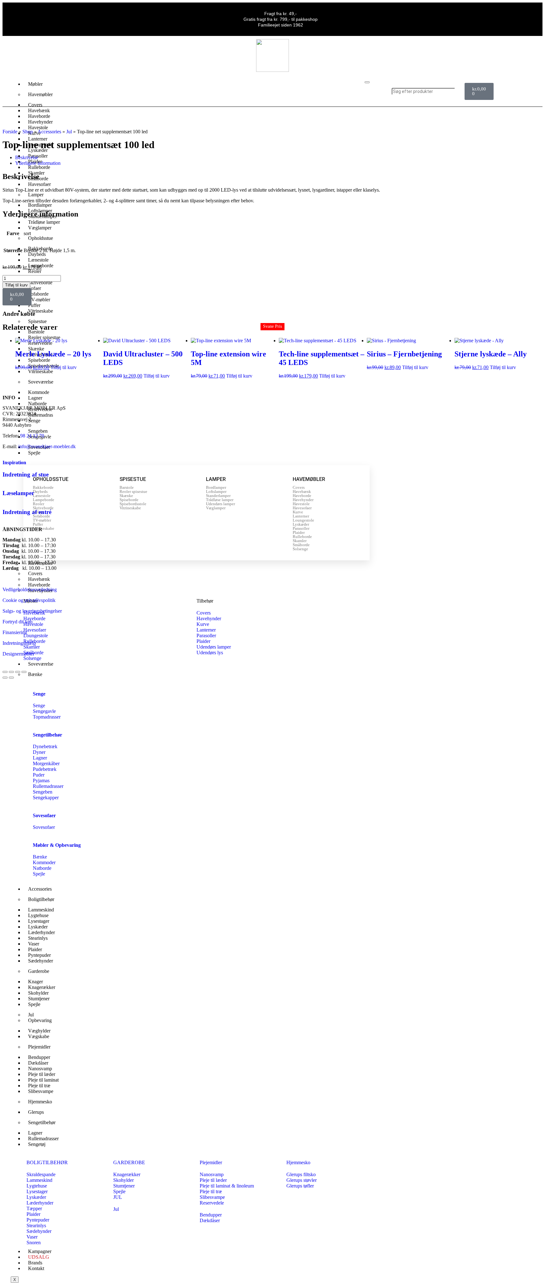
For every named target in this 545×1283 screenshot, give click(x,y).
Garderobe (38, 971)
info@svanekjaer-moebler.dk (47, 446)
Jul (69, 131)
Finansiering (15, 632)
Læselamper (18, 493)
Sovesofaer (44, 815)
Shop (27, 131)
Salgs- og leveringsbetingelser (32, 611)
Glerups (36, 1112)
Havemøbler (40, 94)
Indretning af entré (27, 512)
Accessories (49, 131)
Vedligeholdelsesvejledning (30, 589)
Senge (39, 693)
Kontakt (36, 1268)
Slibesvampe (40, 1091)
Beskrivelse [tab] (26, 157)
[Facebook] (508, 91)
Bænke (35, 674)
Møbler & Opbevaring (57, 845)
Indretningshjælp (19, 643)
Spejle (34, 452)
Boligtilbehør (41, 899)
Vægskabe (38, 1036)
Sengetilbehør (47, 734)
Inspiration (14, 462)
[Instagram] (526, 91)
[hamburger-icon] (367, 82)
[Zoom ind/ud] (5, 672)
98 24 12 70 (32, 435)
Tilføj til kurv (16, 285)
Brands (35, 1262)
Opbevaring (40, 1020)
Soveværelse (40, 381)
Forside (10, 131)
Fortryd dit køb (17, 621)
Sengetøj (36, 1144)
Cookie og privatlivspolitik (29, 600)
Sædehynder (40, 960)
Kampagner (39, 1251)
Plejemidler (39, 1046)
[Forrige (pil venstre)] (5, 678)
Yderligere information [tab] (38, 163)
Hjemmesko (40, 1101)
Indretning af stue (26, 474)
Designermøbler (18, 653)
